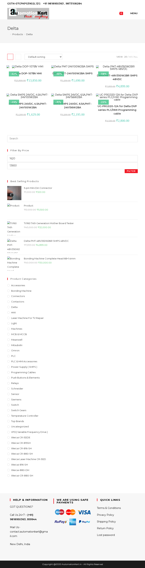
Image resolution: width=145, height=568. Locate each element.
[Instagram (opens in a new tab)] (133, 3)
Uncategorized (20, 426)
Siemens (16, 399)
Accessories (18, 285)
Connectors (18, 296)
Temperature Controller (24, 415)
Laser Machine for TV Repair (27, 318)
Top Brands (17, 421)
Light (14, 323)
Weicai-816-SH (19, 464)
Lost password (106, 535)
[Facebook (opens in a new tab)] (129, 3)
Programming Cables (23, 372)
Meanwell (16, 339)
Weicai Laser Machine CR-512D (28, 459)
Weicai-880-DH (20, 470)
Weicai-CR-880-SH (22, 475)
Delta (29, 34)
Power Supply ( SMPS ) (24, 366)
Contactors (17, 301)
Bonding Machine (21, 290)
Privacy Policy (105, 514)
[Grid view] (10, 57)
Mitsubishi (16, 345)
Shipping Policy (106, 521)
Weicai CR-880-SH (22, 453)
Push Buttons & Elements (25, 377)
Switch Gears (18, 410)
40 (130, 56)
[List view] (18, 57)
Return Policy (105, 528)
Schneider (17, 388)
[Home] (8, 34)
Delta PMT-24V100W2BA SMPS (72, 73)
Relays (15, 383)
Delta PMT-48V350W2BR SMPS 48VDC (117, 77)
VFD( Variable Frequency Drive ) (29, 432)
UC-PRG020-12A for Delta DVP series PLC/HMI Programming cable (117, 110)
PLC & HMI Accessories (24, 361)
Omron (15, 350)
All (136, 56)
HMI (13, 312)
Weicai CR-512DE (20, 437)
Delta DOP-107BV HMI (28, 73)
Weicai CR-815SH (21, 442)
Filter (131, 171)
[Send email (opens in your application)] (136, 3)
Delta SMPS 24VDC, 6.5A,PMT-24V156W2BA (72, 105)
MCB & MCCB (19, 334)
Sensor (15, 394)
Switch (15, 404)
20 (125, 56)
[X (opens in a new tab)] (125, 3)
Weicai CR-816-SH (21, 448)
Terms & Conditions (109, 508)
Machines (16, 328)
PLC (13, 355)
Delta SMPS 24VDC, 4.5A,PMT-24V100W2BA (28, 105)
